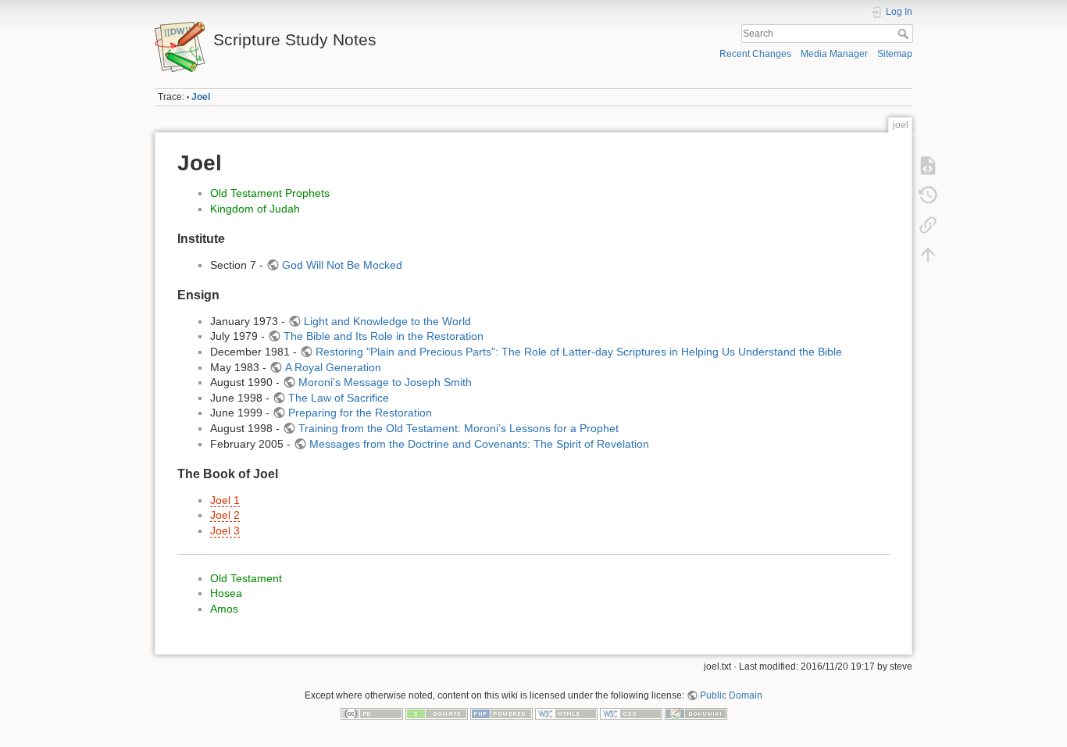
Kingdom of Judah (255, 208)
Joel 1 (225, 500)
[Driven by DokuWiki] (696, 713)
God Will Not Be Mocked (342, 265)
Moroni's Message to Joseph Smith (385, 382)
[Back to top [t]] (928, 255)
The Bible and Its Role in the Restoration (384, 336)
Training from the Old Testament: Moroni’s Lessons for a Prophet (458, 428)
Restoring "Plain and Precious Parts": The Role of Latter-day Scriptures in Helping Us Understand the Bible (579, 351)
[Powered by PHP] (501, 713)
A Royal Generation (333, 367)
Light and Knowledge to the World (387, 321)
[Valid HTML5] (566, 713)
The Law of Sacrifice (338, 397)
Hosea (226, 593)
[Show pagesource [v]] (928, 165)
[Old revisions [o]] (928, 195)
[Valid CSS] (631, 713)
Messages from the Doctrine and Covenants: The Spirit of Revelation (479, 444)
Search (904, 33)
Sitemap (894, 53)
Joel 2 (225, 515)
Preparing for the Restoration (360, 412)
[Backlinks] (928, 225)
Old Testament (246, 578)
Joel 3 (225, 530)
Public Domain (731, 695)
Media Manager (834, 53)
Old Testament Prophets (270, 193)
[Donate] (436, 713)
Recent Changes (755, 53)
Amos (224, 608)
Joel (200, 96)
